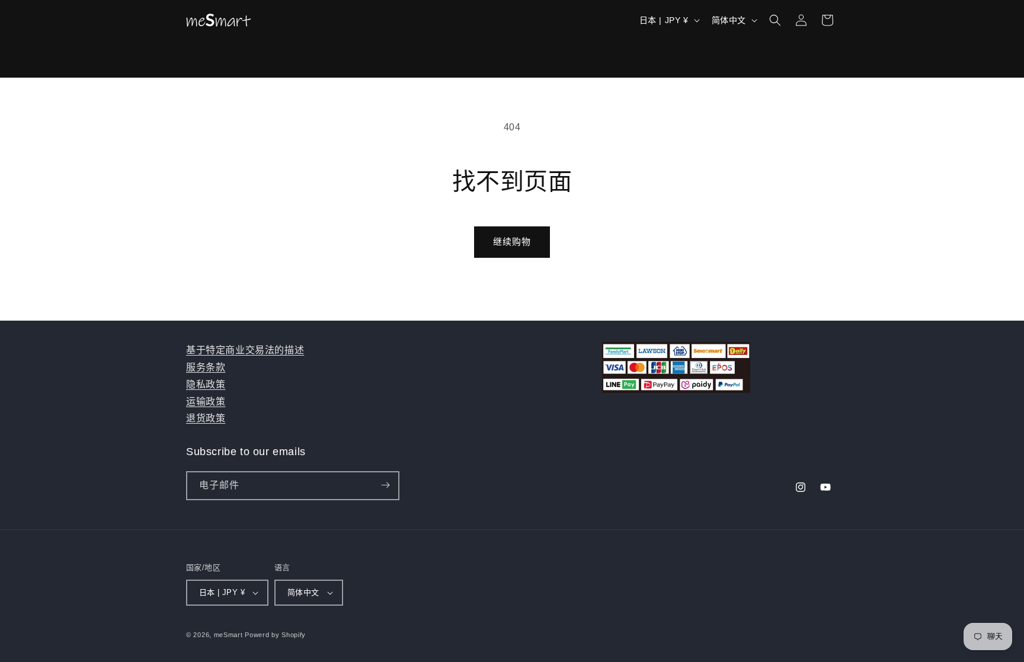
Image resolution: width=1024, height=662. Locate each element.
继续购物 (512, 241)
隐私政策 (205, 384)
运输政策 (205, 401)
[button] (775, 20)
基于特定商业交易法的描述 (245, 350)
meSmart (228, 634)
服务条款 (205, 367)
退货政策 (205, 418)
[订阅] (385, 485)
